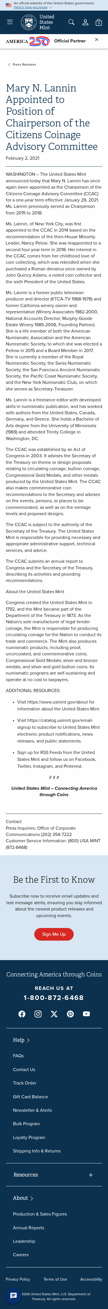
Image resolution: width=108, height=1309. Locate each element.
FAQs (18, 1055)
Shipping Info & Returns (36, 1151)
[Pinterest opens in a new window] (70, 1014)
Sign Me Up (54, 934)
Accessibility (91, 1279)
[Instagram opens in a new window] (38, 1014)
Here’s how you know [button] (31, 7)
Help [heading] (19, 1040)
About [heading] (21, 1198)
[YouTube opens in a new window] (86, 1014)
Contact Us (24, 1069)
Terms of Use (55, 1279)
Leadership (24, 1241)
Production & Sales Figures (40, 1214)
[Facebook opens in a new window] (21, 1014)
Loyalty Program (29, 1137)
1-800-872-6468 (54, 998)
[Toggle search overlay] (71, 22)
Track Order (24, 1083)
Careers (21, 1254)
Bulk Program (26, 1123)
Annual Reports (28, 1227)
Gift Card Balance (30, 1096)
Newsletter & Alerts (32, 1110)
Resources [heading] (26, 1175)
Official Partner (68, 41)
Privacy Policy (18, 1279)
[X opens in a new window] (54, 1014)
